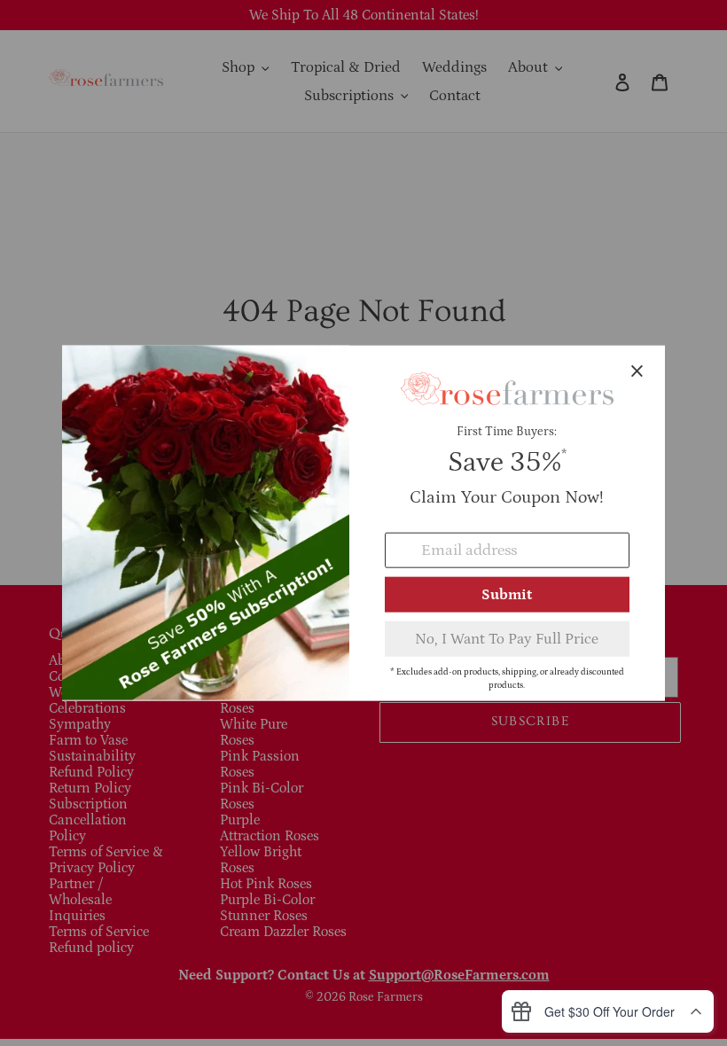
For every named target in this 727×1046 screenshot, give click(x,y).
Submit (506, 594)
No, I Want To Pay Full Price (506, 638)
